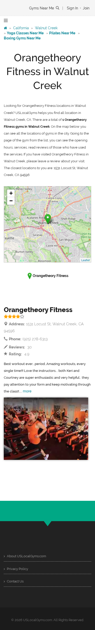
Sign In (72, 8)
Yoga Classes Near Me (25, 33)
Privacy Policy (17, 569)
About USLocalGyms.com (26, 556)
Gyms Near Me (41, 8)
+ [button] (11, 193)
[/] (5, 28)
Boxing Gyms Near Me (22, 38)
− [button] (11, 201)
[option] (46, 429)
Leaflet (85, 260)
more (27, 391)
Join (86, 8)
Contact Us (15, 581)
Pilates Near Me (62, 33)
